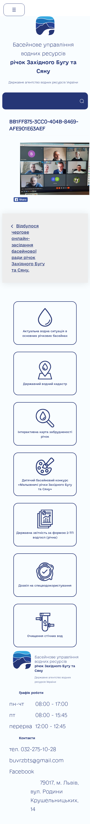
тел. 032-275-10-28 (32, 749)
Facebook (21, 771)
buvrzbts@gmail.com (36, 760)
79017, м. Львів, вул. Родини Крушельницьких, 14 (54, 796)
